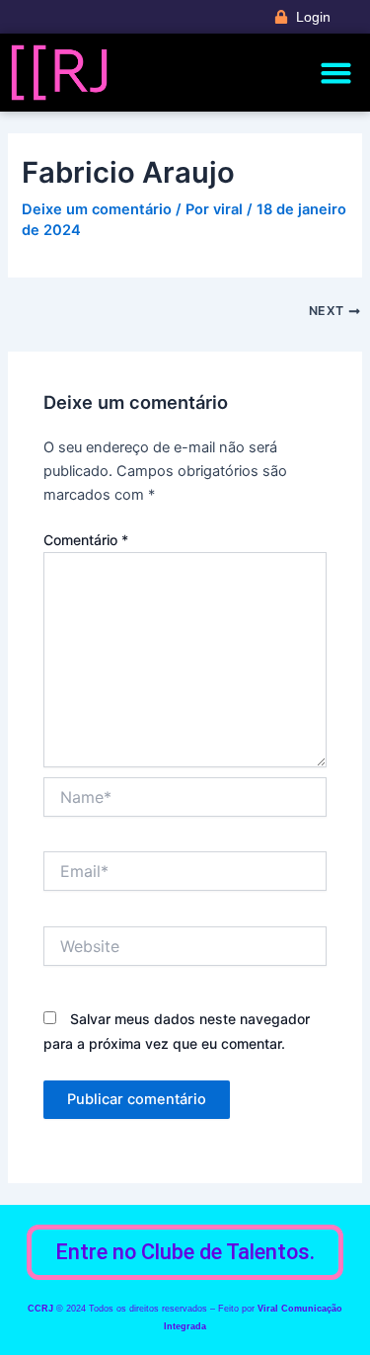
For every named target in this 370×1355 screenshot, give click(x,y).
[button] (336, 73)
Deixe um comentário (97, 209)
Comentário (85, 539)
